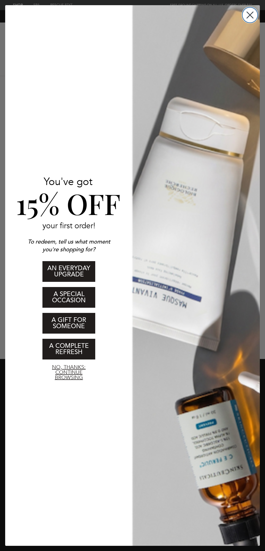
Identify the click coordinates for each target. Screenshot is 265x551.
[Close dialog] (250, 15)
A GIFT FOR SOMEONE (68, 323)
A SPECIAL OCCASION (69, 297)
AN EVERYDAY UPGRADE (68, 271)
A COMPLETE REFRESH (69, 349)
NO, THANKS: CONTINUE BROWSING (69, 371)
